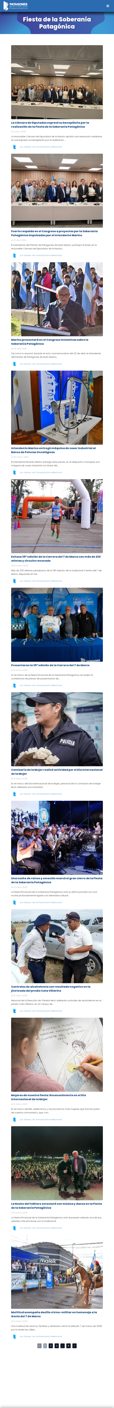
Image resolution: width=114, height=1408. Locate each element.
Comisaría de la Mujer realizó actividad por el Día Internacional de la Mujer (57, 729)
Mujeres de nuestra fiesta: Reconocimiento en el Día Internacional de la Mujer (57, 1055)
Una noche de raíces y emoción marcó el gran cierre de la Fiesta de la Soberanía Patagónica (57, 838)
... (62, 1345)
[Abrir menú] (107, 6)
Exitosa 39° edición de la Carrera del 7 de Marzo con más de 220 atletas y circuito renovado (57, 516)
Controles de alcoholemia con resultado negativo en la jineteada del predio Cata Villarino (57, 946)
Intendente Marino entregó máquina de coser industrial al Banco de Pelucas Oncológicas (57, 407)
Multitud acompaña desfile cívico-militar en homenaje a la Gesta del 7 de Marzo (57, 1272)
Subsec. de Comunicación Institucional (43, 146)
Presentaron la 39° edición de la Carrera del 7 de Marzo (57, 625)
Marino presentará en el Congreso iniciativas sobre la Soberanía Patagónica (57, 299)
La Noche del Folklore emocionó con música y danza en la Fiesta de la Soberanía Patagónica (57, 1163)
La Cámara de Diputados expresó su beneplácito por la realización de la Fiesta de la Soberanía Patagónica (57, 82)
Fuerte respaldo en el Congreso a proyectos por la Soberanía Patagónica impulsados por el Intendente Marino (57, 191)
